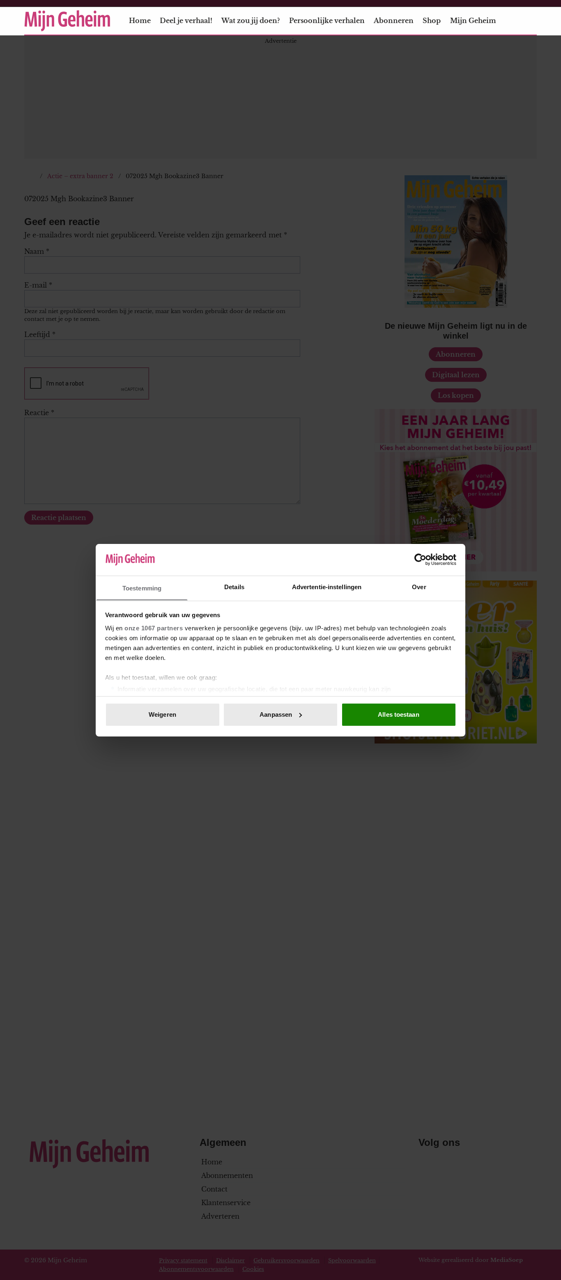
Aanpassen (276, 714)
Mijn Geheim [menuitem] (473, 20)
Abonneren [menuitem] (394, 20)
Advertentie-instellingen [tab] (326, 586)
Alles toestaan (398, 714)
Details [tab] (234, 586)
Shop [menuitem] (432, 20)
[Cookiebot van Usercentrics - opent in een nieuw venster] (420, 559)
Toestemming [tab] (141, 587)
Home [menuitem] (140, 20)
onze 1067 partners (153, 627)
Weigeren (162, 714)
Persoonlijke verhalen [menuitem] (327, 20)
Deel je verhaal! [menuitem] (186, 20)
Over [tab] (419, 586)
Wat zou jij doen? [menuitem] (250, 20)
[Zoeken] (530, 21)
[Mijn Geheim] (67, 20)
